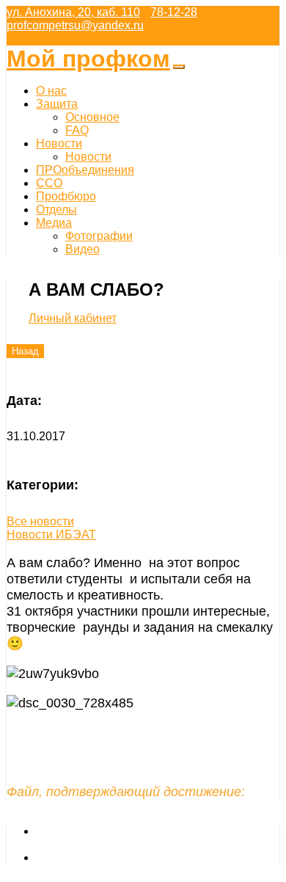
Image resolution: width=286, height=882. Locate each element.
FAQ (77, 130)
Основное (92, 117)
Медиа (54, 222)
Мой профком (88, 58)
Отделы (56, 209)
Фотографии (99, 236)
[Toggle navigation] (179, 67)
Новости (59, 143)
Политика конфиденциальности (122, 857)
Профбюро (66, 196)
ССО (49, 183)
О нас (51, 90)
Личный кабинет (73, 318)
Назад (25, 351)
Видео (82, 249)
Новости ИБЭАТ (51, 534)
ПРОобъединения (85, 170)
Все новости (40, 521)
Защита (57, 104)
